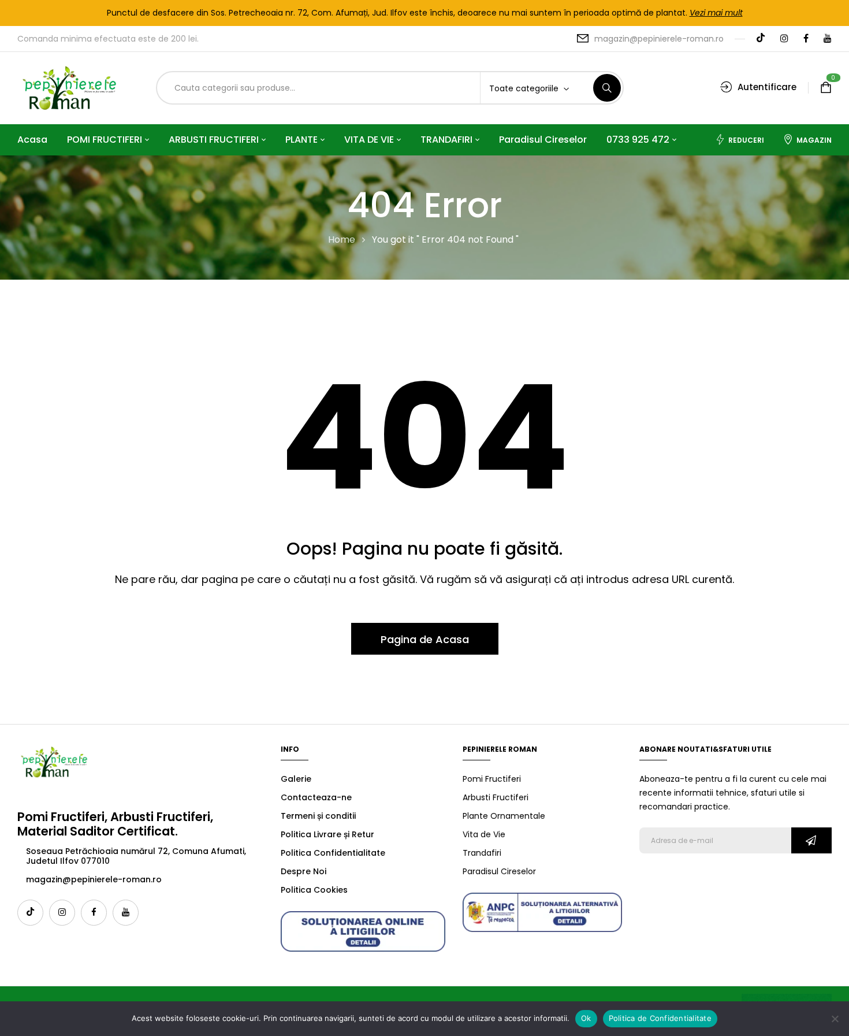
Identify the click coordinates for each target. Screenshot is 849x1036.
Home (341, 239)
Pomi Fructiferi (492, 779)
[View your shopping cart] (826, 88)
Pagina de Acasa (425, 639)
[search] (607, 88)
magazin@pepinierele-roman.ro (659, 38)
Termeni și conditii (318, 816)
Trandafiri (482, 853)
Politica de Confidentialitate (660, 1018)
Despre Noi (303, 871)
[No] (834, 1018)
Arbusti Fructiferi (495, 797)
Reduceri (746, 140)
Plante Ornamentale (504, 816)
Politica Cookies (314, 890)
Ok (586, 1018)
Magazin (814, 140)
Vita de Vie (484, 834)
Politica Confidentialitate (333, 853)
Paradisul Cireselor (499, 871)
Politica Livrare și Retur (327, 834)
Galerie (296, 779)
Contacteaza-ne (316, 797)
